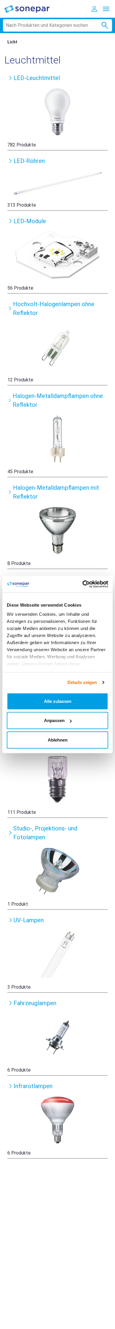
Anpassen (54, 720)
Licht (12, 42)
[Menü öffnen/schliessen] (106, 8)
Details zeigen (82, 682)
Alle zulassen (57, 700)
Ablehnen (58, 739)
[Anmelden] (94, 8)
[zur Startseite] (31, 8)
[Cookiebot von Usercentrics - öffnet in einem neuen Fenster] (82, 584)
